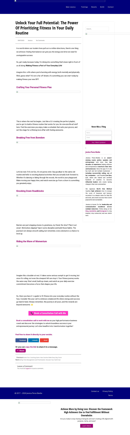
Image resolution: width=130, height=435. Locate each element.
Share (21, 351)
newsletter (92, 211)
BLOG (102, 7)
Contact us (95, 391)
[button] (21, 340)
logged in (28, 368)
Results (94, 7)
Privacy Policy (108, 391)
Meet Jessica (71, 7)
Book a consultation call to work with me (33, 320)
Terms (110, 395)
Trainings (84, 7)
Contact (111, 7)
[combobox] (97, 29)
